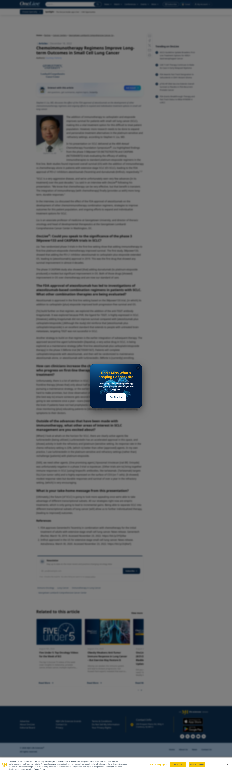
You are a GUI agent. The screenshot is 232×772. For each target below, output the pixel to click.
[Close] (228, 764)
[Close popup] (138, 368)
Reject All (178, 764)
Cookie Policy (39, 769)
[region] (116, 764)
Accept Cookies (197, 764)
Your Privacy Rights (158, 764)
